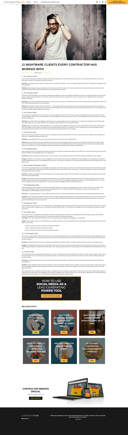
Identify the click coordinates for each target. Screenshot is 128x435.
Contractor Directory (50, 2)
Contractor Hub (47, 72)
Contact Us (26, 418)
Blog (36, 2)
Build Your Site (36, 398)
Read (35, 332)
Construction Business (28, 72)
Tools (28, 2)
